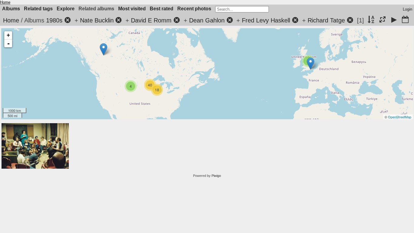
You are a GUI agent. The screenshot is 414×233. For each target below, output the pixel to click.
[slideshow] (394, 20)
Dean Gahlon (207, 20)
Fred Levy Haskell (266, 20)
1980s (54, 20)
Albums (11, 8)
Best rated (161, 8)
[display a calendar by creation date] (405, 20)
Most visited (132, 8)
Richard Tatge (326, 20)
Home (5, 2)
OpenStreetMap (399, 116)
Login (407, 9)
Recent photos (194, 8)
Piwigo (216, 175)
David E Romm (151, 20)
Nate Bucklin (97, 20)
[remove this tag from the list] (67, 20)
